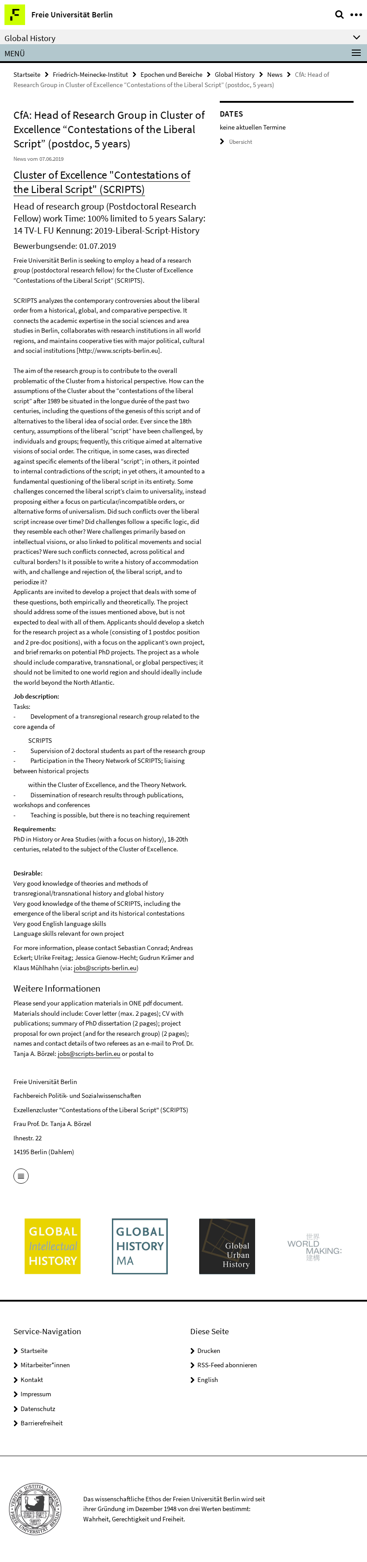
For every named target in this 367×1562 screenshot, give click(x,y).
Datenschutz (38, 1408)
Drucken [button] (208, 1350)
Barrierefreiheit (42, 1423)
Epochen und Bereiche (171, 74)
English (207, 1379)
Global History (235, 74)
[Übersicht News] (21, 1177)
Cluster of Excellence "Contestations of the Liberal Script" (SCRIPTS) (101, 182)
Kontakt (32, 1379)
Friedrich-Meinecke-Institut (90, 74)
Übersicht (240, 142)
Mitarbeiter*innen (45, 1365)
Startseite (26, 74)
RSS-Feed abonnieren (227, 1365)
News (274, 74)
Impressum (36, 1394)
